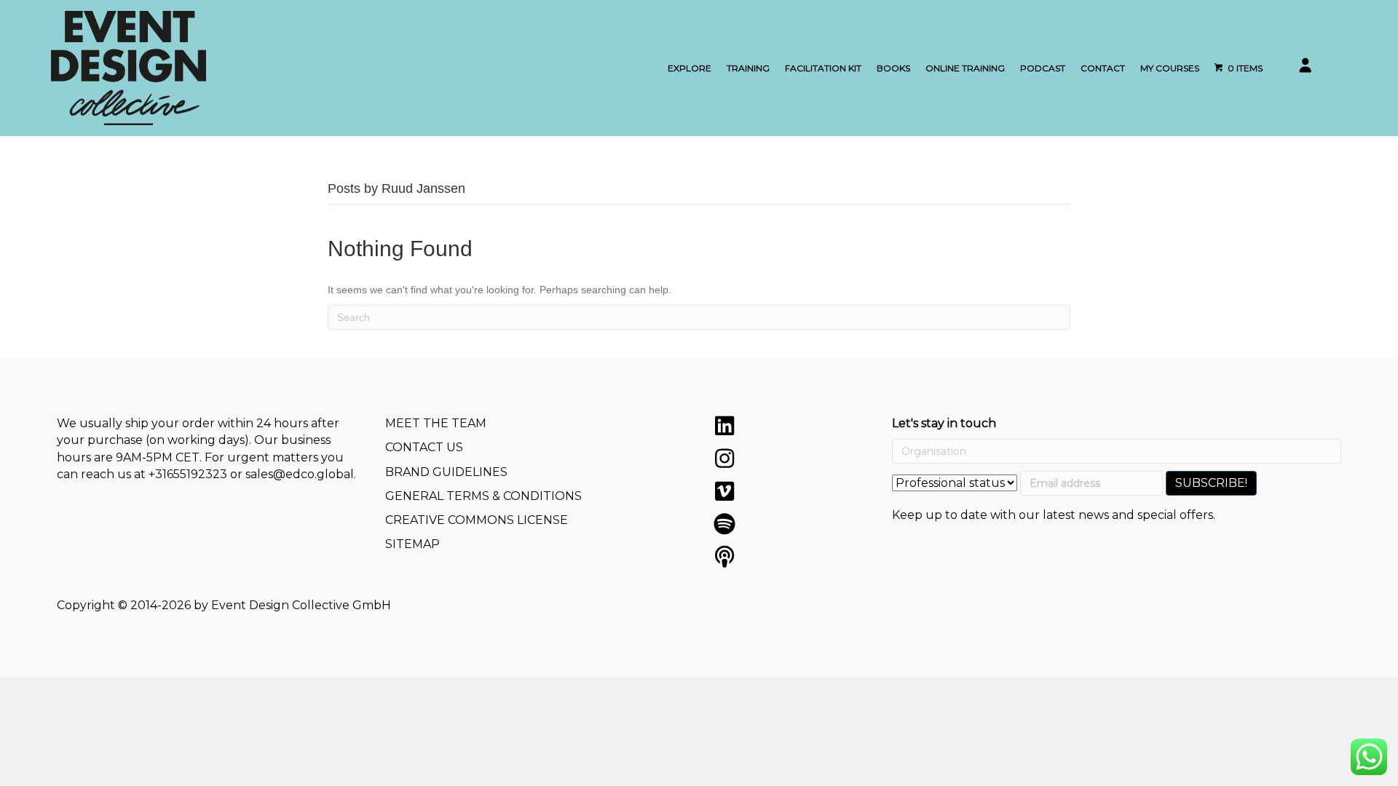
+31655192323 (188, 474)
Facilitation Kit (823, 68)
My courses (1169, 68)
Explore (689, 68)
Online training (965, 68)
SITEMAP (412, 544)
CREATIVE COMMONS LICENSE (476, 520)
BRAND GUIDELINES (446, 472)
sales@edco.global (299, 474)
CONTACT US (424, 447)
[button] (724, 426)
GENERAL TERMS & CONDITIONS (483, 496)
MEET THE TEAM (435, 423)
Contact (1103, 68)
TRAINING (748, 68)
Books (893, 68)
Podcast (1042, 68)
